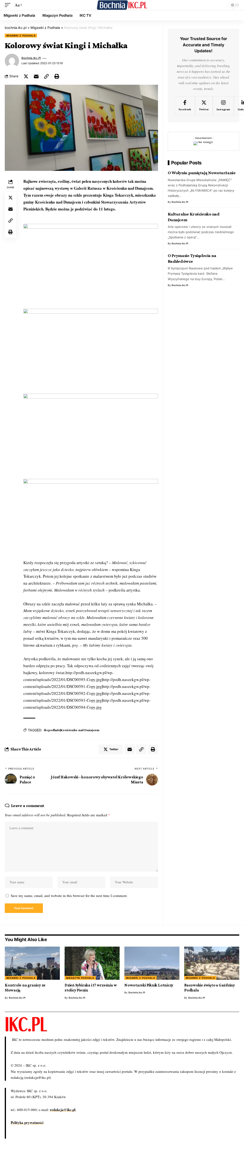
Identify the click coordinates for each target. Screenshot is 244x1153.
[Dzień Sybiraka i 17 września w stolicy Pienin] (92, 963)
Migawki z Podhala (20, 35)
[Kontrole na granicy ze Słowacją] (32, 963)
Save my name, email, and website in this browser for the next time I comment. (69, 895)
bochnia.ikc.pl (31, 58)
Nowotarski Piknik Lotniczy (148, 985)
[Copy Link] (46, 76)
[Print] (56, 76)
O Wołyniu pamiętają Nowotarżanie (202, 172)
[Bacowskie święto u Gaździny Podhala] (211, 963)
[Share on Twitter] (26, 76)
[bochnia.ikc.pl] (122, 5)
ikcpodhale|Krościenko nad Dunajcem (71, 730)
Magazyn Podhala (80, 977)
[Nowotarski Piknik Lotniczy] (151, 963)
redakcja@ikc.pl (62, 1109)
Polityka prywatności (27, 1122)
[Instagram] (223, 105)
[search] (222, 5)
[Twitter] (204, 105)
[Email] (36, 76)
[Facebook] (185, 105)
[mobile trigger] (9, 5)
